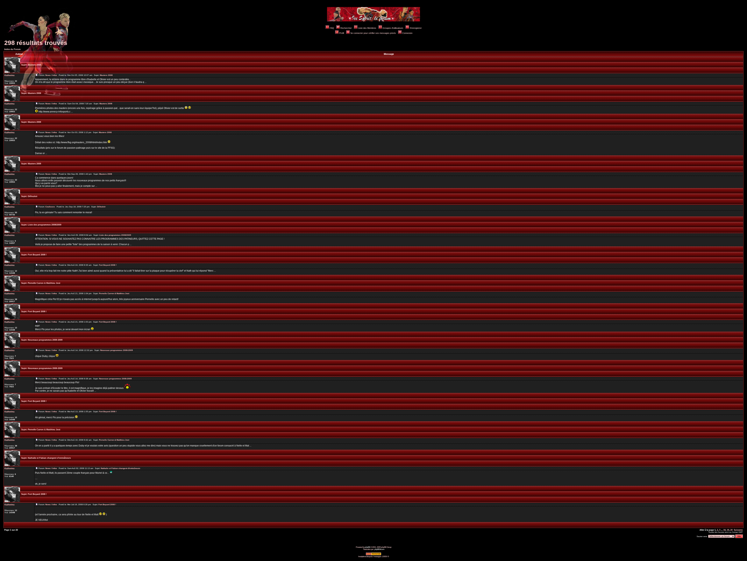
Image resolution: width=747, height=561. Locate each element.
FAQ (332, 28)
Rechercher (346, 28)
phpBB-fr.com (379, 549)
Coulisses (50, 207)
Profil (341, 33)
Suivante (738, 530)
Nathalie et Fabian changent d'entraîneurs (49, 458)
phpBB (367, 547)
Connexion (407, 33)
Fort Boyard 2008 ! (37, 254)
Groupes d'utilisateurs (393, 28)
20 (731, 530)
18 (724, 530)
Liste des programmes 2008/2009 (44, 225)
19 (728, 530)
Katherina (9, 75)
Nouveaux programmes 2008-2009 (45, 340)
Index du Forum (12, 49)
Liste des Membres (367, 28)
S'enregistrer (416, 28)
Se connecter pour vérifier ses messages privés (373, 33)
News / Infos (51, 75)
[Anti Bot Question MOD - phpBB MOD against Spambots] (373, 555)
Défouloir (32, 196)
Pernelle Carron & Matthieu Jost (44, 283)
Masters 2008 (34, 65)
